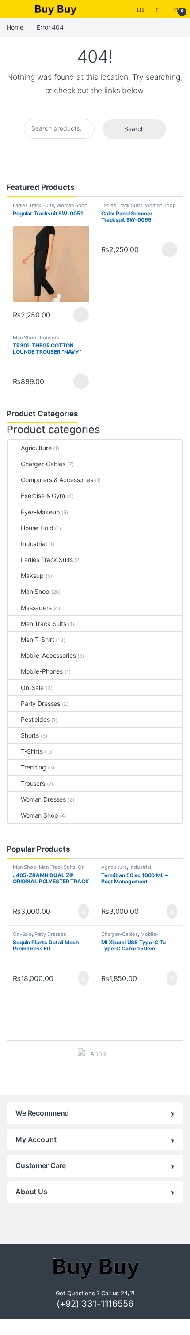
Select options (78, 314)
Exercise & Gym (43, 495)
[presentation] (181, 1060)
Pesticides (35, 719)
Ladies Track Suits (33, 205)
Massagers (36, 607)
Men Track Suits (43, 623)
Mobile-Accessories (48, 655)
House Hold (37, 528)
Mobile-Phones (42, 671)
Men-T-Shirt (37, 639)
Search (141, 9)
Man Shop (24, 338)
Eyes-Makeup (40, 512)
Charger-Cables (43, 464)
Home (15, 27)
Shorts (30, 735)
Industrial (34, 543)
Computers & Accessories (57, 479)
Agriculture (36, 448)
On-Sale (32, 687)
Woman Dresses (43, 799)
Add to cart (83, 911)
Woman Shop (72, 205)
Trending (33, 767)
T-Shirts (32, 751)
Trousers (49, 338)
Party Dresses (40, 703)
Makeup (32, 575)
